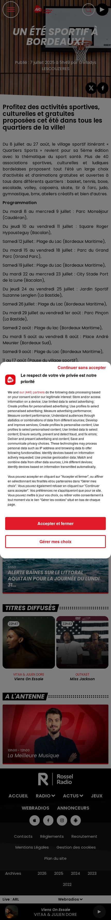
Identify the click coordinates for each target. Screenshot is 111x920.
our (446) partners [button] (32, 392)
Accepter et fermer (55, 523)
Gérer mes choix (55, 541)
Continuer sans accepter (82, 367)
